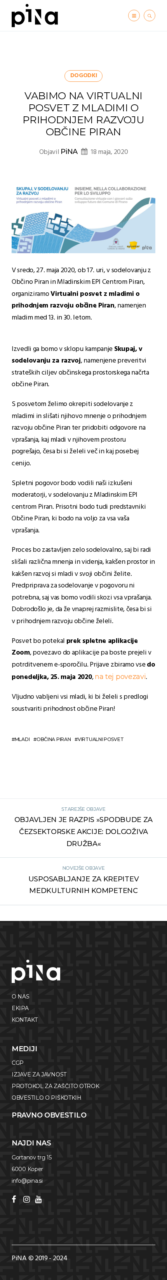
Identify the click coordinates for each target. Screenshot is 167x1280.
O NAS (21, 996)
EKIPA (20, 1008)
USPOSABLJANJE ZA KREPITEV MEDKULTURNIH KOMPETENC (83, 885)
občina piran (54, 739)
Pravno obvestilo (49, 1115)
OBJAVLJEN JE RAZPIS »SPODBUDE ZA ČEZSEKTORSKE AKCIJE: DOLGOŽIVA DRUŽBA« (83, 831)
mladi (22, 739)
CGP (18, 1062)
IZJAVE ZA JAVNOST (39, 1074)
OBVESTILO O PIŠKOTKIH (47, 1097)
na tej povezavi (120, 676)
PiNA (69, 151)
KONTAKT (25, 1019)
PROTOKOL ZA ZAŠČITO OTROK (55, 1086)
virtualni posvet (101, 739)
